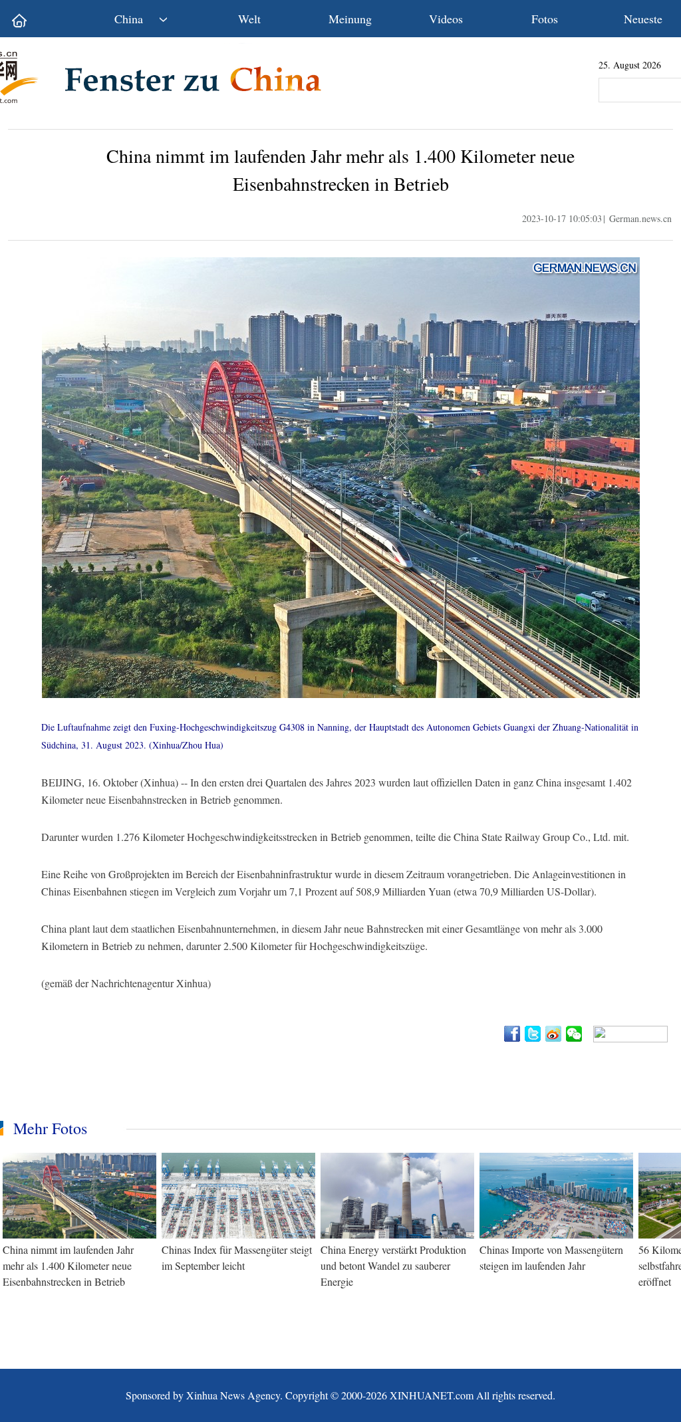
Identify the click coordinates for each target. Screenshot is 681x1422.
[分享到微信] (575, 1034)
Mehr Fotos (50, 1128)
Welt (249, 19)
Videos (446, 19)
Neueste (643, 19)
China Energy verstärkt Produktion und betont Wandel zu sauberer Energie (393, 1265)
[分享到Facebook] (513, 1034)
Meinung (350, 19)
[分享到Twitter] (534, 1034)
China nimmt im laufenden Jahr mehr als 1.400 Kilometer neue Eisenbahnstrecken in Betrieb (68, 1265)
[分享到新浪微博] (554, 1034)
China (128, 19)
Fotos (544, 19)
